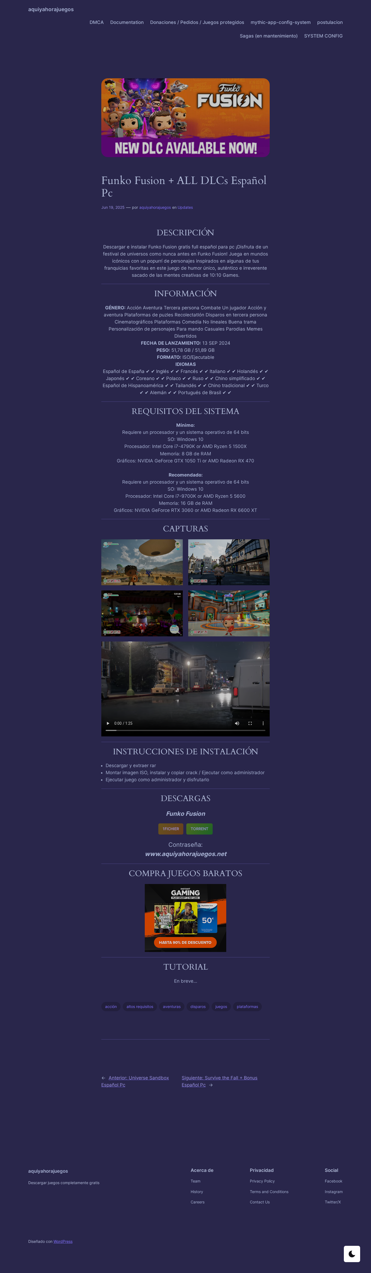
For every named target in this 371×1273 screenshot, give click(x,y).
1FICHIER (171, 828)
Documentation (127, 22)
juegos (221, 1006)
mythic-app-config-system (281, 22)
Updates (185, 207)
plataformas (247, 1006)
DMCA (97, 22)
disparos (198, 1006)
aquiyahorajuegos (51, 9)
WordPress (63, 1241)
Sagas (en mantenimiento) (269, 36)
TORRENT (199, 828)
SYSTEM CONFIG (323, 36)
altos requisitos (140, 1006)
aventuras (172, 1006)
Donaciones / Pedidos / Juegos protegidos (197, 22)
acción (111, 1006)
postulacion (330, 22)
